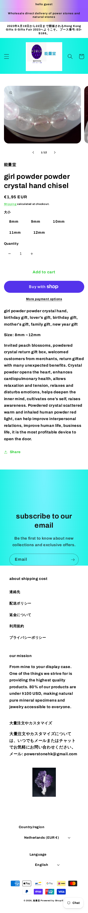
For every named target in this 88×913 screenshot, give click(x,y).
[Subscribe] (72, 560)
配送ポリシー (20, 603)
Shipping (10, 204)
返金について (20, 615)
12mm (39, 232)
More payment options (44, 299)
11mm (15, 232)
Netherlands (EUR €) (41, 837)
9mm (35, 221)
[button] (6, 56)
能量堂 (36, 900)
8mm (14, 221)
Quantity (11, 243)
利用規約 (16, 626)
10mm (59, 221)
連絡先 (14, 592)
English (41, 865)
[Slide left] (33, 152)
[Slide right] (55, 152)
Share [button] (15, 452)
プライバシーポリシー (27, 637)
